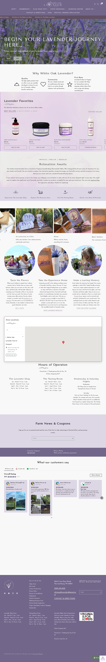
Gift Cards (32, 586)
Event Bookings (58, 9)
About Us (89, 9)
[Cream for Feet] (40, 126)
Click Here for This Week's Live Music (18, 17)
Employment (32, 596)
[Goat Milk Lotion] (90, 126)
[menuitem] (14, 9)
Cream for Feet (34, 140)
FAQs (50, 12)
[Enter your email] (72, 438)
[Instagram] (14, 593)
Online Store (32, 584)
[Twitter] (10, 593)
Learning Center (75, 9)
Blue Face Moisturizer (62, 140)
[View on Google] (8, 483)
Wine (35, 111)
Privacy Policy (33, 591)
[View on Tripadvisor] (82, 483)
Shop (13, 9)
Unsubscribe (32, 608)
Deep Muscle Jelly (10, 140)
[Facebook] (6, 593)
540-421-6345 (31, 453)
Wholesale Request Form (36, 600)
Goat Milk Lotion (85, 140)
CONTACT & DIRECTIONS (64, 598)
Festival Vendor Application (67, 12)
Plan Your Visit (40, 9)
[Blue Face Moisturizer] (65, 126)
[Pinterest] (18, 593)
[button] (8, 59)
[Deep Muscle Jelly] (15, 126)
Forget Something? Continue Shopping (40, 605)
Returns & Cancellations (36, 593)
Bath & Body (24, 111)
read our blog (95, 180)
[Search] (97, 4)
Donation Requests (34, 598)
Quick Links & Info (35, 580)
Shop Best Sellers (95, 111)
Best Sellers (10, 111)
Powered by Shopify (38, 654)
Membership (24, 9)
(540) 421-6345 (59, 588)
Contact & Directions (35, 12)
